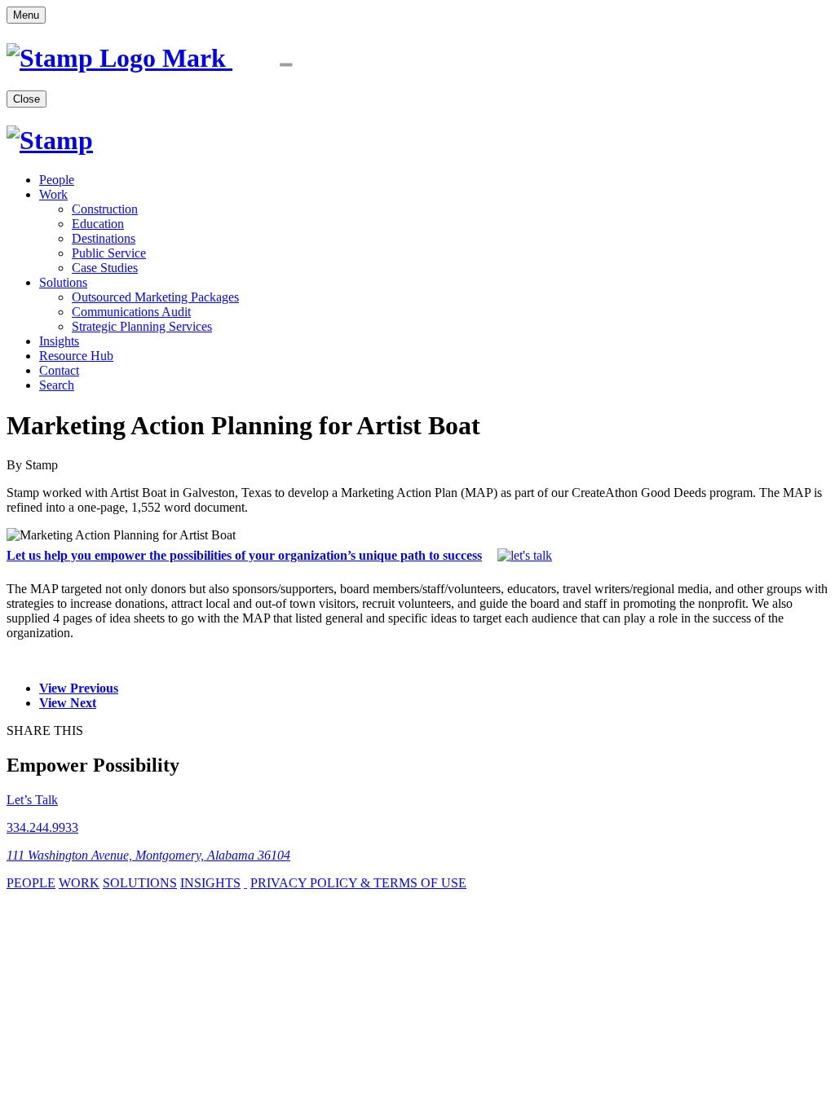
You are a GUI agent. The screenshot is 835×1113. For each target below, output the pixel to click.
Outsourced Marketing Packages (155, 297)
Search (56, 385)
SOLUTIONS (140, 883)
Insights (59, 341)
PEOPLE (31, 883)
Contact (59, 370)
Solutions (63, 282)
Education (98, 224)
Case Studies (105, 268)
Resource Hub (76, 356)
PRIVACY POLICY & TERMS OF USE (358, 883)
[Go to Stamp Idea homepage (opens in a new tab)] (177, 58)
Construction (105, 209)
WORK (79, 883)
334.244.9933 (42, 827)
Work (53, 194)
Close (26, 99)
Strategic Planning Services (142, 326)
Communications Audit (131, 312)
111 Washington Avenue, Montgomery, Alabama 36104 (148, 855)
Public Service (109, 253)
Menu (26, 15)
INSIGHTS (210, 883)
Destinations (103, 238)
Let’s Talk (32, 800)
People (56, 180)
